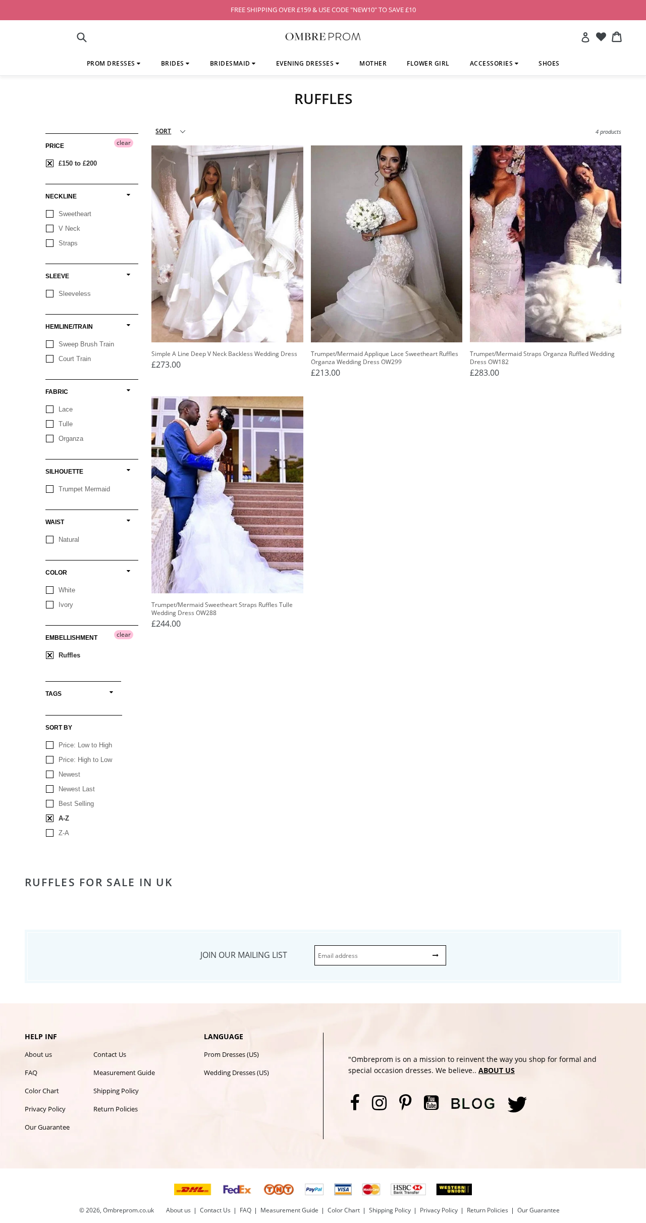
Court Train (74, 359)
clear (124, 142)
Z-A (63, 833)
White (66, 590)
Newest (68, 774)
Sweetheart (74, 214)
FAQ (31, 1072)
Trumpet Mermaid (83, 489)
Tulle (65, 424)
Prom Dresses (112, 63)
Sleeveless (74, 293)
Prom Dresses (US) (231, 1054)
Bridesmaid (231, 63)
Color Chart (42, 1090)
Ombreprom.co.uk (128, 1210)
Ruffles (68, 655)
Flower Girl (428, 63)
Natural (68, 539)
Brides (173, 63)
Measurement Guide (124, 1072)
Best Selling (75, 803)
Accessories (492, 63)
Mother (373, 63)
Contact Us (109, 1054)
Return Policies (115, 1108)
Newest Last (76, 789)
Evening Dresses (306, 63)
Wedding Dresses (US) (236, 1072)
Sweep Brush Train (85, 344)
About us (38, 1054)
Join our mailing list (243, 955)
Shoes (549, 63)
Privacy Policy (45, 1108)
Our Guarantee (47, 1127)
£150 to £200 (77, 163)
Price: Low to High (84, 745)
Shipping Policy (116, 1090)
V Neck (68, 228)
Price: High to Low (84, 759)
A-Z (63, 818)
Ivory (65, 604)
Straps (67, 243)
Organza (70, 438)
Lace (65, 409)
